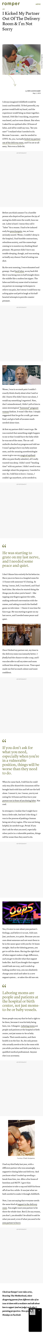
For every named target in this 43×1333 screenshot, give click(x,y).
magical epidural (27, 455)
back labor (19, 271)
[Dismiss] (39, 1310)
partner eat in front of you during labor (19, 800)
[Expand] (31, 1310)
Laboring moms (28, 1025)
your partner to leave (11, 1222)
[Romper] (11, 4)
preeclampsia (16, 231)
